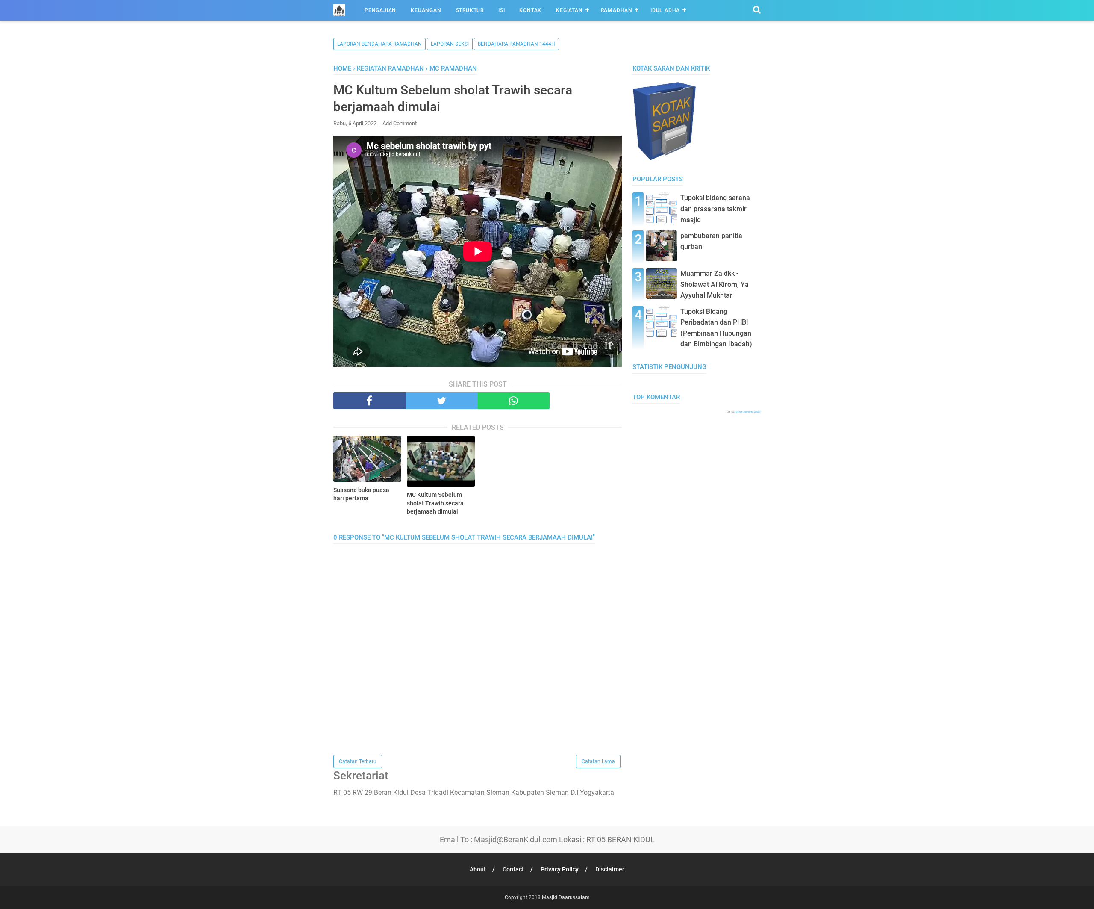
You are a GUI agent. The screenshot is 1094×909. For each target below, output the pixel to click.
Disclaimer (609, 869)
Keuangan (426, 10)
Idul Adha (665, 10)
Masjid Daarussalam (566, 897)
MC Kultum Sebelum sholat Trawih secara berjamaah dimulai (435, 503)
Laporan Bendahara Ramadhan (379, 44)
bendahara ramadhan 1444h (516, 44)
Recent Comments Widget (748, 411)
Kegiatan (569, 10)
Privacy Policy (560, 869)
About (478, 869)
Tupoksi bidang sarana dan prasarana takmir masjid (715, 209)
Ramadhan (616, 10)
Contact (513, 869)
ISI (501, 10)
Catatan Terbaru (357, 761)
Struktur (470, 10)
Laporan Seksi (450, 44)
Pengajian (380, 10)
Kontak (530, 10)
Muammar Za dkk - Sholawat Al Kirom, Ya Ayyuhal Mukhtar (714, 284)
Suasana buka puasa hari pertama (361, 494)
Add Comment (399, 123)
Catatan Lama (598, 761)
